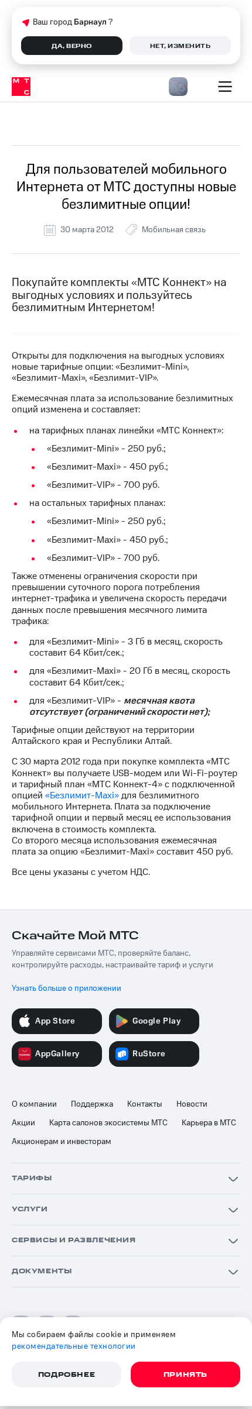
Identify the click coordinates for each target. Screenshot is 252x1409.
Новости (191, 1104)
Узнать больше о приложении (66, 988)
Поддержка (92, 1104)
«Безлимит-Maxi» (82, 795)
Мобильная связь (174, 230)
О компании (34, 1104)
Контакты (144, 1104)
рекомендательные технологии (74, 1346)
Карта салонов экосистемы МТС (108, 1123)
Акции (23, 1123)
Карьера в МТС (209, 1123)
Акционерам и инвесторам (61, 1142)
